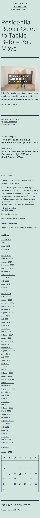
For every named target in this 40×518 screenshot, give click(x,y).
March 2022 (6, 405)
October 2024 (7, 309)
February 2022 (7, 408)
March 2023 (6, 370)
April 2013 (5, 436)
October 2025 (6, 271)
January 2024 (6, 338)
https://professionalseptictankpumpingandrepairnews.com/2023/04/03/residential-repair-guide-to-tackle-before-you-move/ (19, 96)
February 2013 (7, 443)
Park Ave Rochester (10, 122)
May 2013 (5, 433)
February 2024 (7, 335)
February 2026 (7, 259)
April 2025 (5, 290)
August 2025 (6, 278)
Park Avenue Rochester (15, 505)
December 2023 (7, 341)
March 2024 (6, 332)
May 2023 (5, 363)
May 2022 (5, 398)
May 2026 (5, 249)
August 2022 (6, 392)
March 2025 (6, 294)
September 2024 (8, 313)
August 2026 (6, 240)
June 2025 (5, 284)
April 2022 (5, 402)
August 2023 (6, 354)
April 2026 (5, 252)
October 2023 (6, 348)
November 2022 (7, 383)
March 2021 (6, 411)
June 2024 (5, 322)
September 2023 (8, 351)
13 (20, 474)
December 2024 (7, 303)
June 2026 (5, 246)
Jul (5, 494)
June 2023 (5, 360)
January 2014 (6, 414)
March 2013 (6, 440)
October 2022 (6, 386)
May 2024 (5, 325)
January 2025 (6, 300)
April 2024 (5, 328)
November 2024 (7, 306)
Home (15, 124)
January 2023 (6, 376)
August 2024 (6, 316)
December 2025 (7, 265)
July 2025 (5, 281)
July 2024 (5, 319)
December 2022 (7, 379)
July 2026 (5, 243)
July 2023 (5, 357)
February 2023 (7, 373)
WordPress (22, 510)
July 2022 (5, 395)
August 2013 (6, 424)
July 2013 (5, 427)
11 (9, 474)
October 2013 (6, 417)
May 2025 (5, 287)
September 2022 (8, 389)
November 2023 (7, 344)
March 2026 (6, 255)
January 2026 (6, 262)
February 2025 (7, 297)
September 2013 (7, 421)
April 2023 (5, 367)
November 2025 (7, 268)
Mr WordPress (6, 219)
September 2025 (8, 275)
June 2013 (5, 430)
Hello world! (20, 219)
